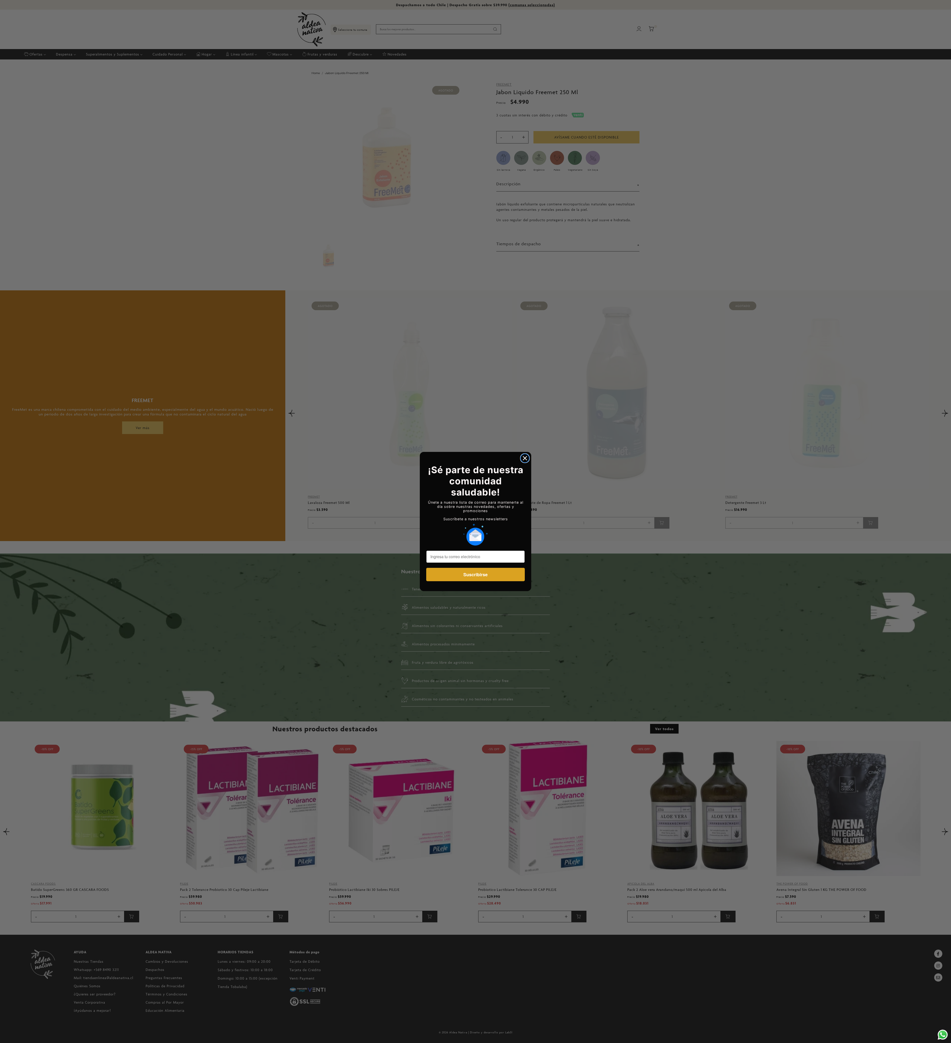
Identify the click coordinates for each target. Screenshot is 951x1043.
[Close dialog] (525, 458)
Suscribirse (475, 574)
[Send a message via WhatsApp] (943, 1035)
